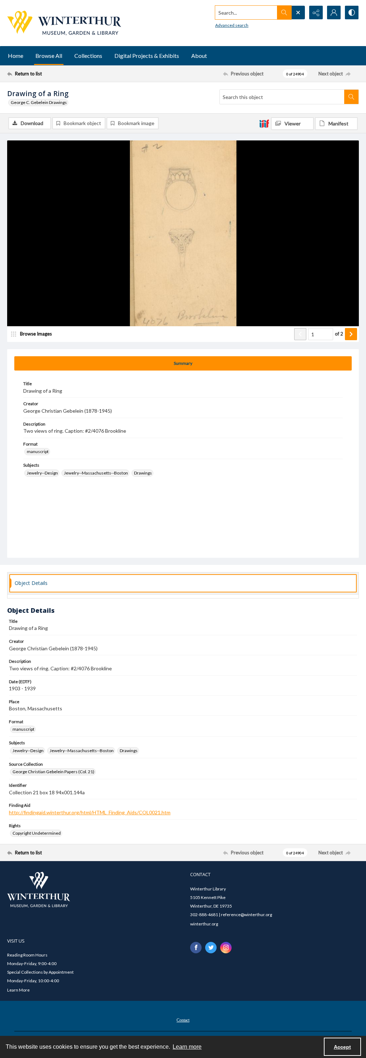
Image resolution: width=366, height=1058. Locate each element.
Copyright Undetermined (37, 833)
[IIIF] (264, 123)
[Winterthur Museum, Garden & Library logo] (64, 23)
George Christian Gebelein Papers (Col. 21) (53, 771)
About (199, 55)
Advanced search (231, 25)
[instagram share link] (226, 947)
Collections (88, 55)
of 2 (339, 334)
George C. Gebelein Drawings (39, 102)
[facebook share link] (196, 947)
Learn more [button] (187, 1047)
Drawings (143, 473)
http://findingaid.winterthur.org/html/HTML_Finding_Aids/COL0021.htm (89, 812)
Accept (342, 1047)
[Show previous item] (300, 334)
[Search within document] (351, 97)
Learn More (18, 990)
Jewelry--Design (42, 473)
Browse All (48, 55)
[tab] (183, 363)
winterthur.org (204, 924)
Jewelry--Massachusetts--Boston (96, 473)
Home (15, 55)
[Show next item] (351, 334)
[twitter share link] (211, 947)
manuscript (38, 451)
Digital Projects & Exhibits (146, 55)
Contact (183, 1020)
